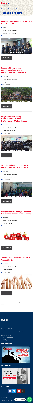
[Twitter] (14, 391)
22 (19, 303)
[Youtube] (19, 391)
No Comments (6, 84)
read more (6, 57)
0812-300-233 (10, 337)
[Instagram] (23, 391)
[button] (29, 399)
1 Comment (6, 36)
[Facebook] (10, 391)
